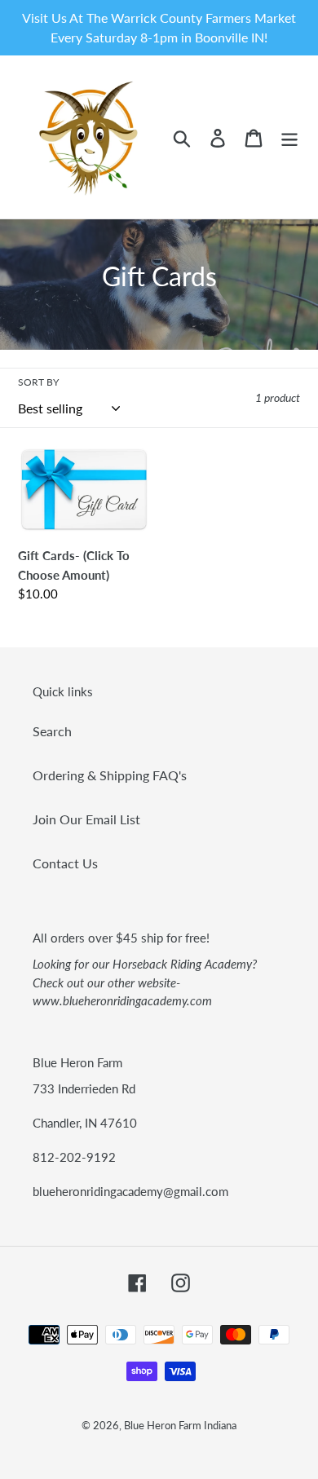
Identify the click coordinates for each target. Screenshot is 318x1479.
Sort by (38, 382)
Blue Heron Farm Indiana (180, 1425)
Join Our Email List (86, 819)
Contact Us (65, 863)
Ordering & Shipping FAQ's (110, 775)
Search (52, 731)
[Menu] (289, 136)
